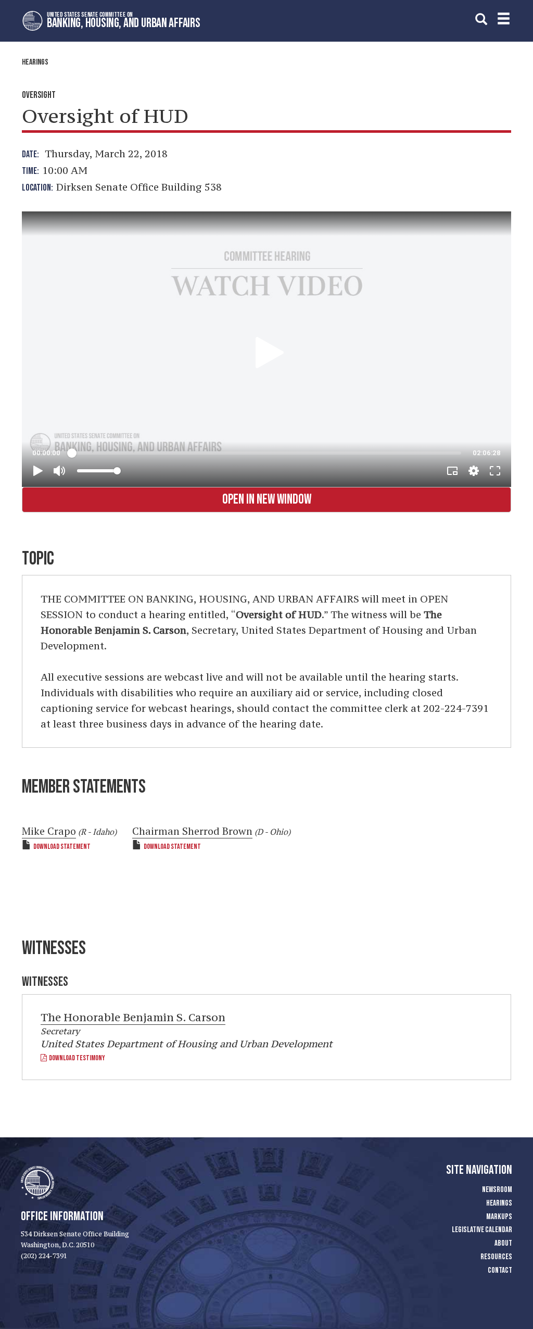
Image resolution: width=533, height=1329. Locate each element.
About (503, 1243)
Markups (499, 1217)
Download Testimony (76, 1058)
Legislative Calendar (482, 1230)
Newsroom (497, 1190)
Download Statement (62, 846)
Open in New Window (266, 500)
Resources (496, 1257)
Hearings (35, 62)
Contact (500, 1270)
